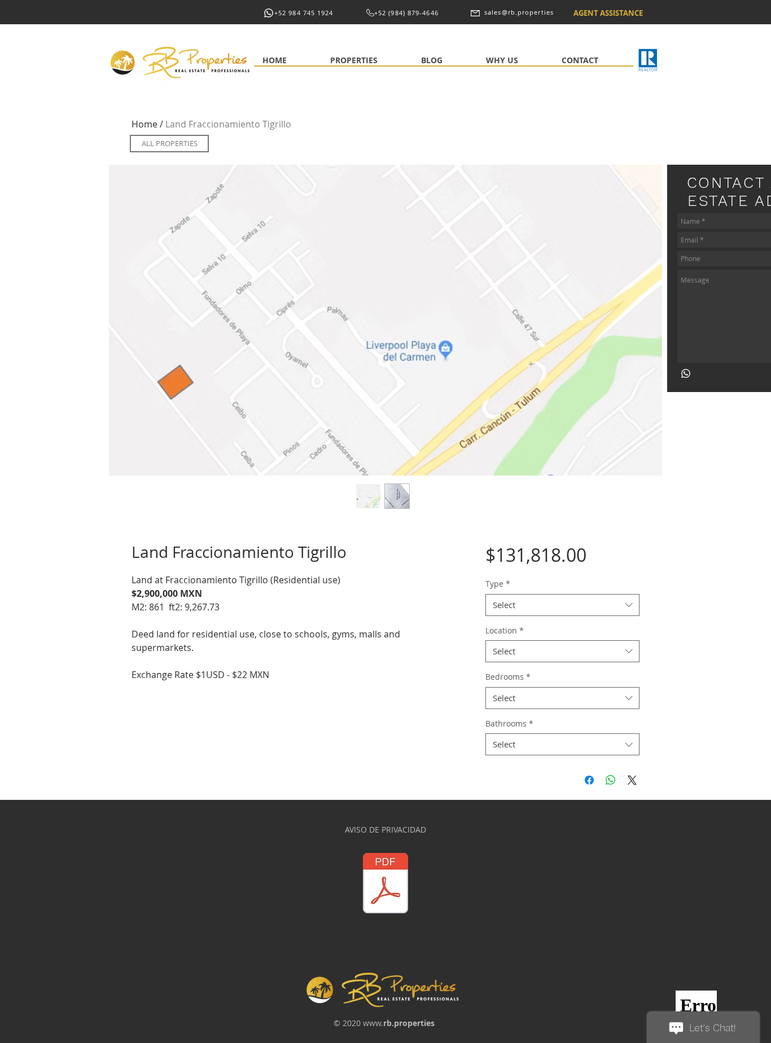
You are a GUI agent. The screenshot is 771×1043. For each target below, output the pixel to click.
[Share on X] (632, 780)
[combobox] (562, 605)
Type (497, 583)
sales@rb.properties (519, 12)
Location (504, 630)
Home (144, 124)
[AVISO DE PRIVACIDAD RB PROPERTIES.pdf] (385, 884)
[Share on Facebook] (589, 780)
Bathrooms (509, 723)
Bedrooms (508, 676)
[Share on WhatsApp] (610, 780)
